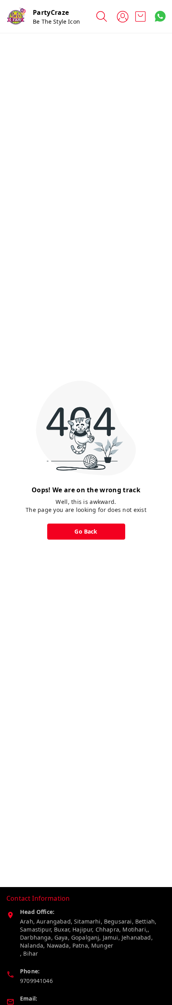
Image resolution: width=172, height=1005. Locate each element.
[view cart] (140, 16)
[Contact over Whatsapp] (160, 16)
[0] (140, 16)
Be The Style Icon (56, 21)
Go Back (85, 531)
